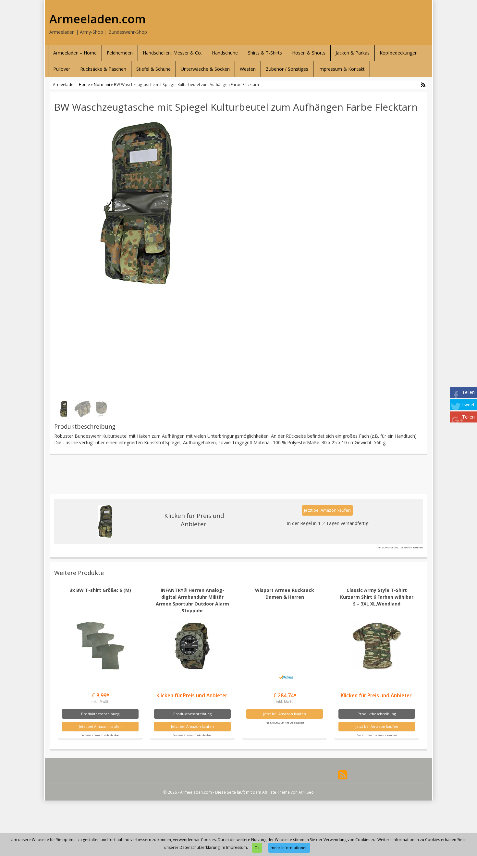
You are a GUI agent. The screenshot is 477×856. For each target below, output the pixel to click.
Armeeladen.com (97, 19)
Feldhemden (120, 53)
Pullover (61, 69)
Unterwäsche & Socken (205, 69)
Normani (102, 84)
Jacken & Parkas (353, 53)
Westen (248, 69)
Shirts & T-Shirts (265, 53)
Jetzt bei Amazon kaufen (327, 510)
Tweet (468, 404)
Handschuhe (225, 53)
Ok (257, 847)
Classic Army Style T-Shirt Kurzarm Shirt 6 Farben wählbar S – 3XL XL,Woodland (376, 597)
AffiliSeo (306, 792)
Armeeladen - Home (71, 84)
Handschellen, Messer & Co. (172, 53)
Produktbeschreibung (100, 713)
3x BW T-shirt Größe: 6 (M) (100, 590)
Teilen (468, 392)
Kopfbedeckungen (399, 53)
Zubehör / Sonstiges (287, 69)
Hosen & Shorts (308, 53)
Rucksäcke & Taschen (103, 69)
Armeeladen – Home (75, 53)
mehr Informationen (289, 847)
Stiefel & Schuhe (153, 69)
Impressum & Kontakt (341, 69)
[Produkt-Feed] (342, 774)
